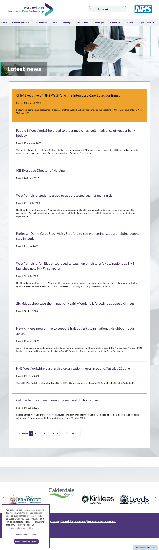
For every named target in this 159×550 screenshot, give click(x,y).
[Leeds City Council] (134, 500)
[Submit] (124, 9)
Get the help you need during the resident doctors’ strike (57, 400)
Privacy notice (51, 521)
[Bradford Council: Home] (25, 500)
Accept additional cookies (26, 541)
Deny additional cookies (25, 535)
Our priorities (41, 22)
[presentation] (3, 498)
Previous (21, 433)
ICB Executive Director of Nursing (40, 170)
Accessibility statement (73, 521)
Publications (82, 22)
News (55, 22)
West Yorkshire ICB (20, 22)
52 (66, 433)
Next (74, 433)
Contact (129, 22)
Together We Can (146, 22)
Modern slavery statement (101, 521)
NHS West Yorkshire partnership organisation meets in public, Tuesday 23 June (73, 368)
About (4, 22)
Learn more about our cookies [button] (20, 528)
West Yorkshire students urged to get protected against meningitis (64, 195)
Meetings (67, 22)
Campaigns (99, 22)
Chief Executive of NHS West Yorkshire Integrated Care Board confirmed (68, 95)
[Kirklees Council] (97, 500)
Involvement (114, 22)
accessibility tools (145, 548)
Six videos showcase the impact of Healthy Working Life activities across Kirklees (75, 303)
